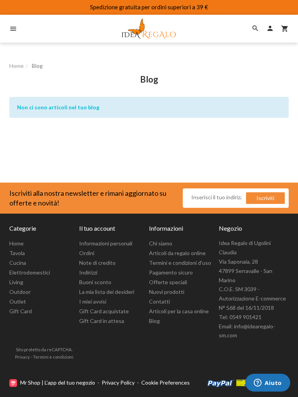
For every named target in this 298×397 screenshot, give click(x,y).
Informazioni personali (105, 243)
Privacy (22, 356)
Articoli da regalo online (177, 253)
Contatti (159, 301)
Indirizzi (88, 272)
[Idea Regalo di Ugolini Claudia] (149, 29)
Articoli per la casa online (179, 311)
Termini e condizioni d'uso (180, 262)
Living (16, 282)
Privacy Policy (118, 382)
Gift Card (20, 311)
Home (16, 243)
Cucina (17, 262)
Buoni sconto (95, 282)
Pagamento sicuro (171, 272)
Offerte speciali (168, 282)
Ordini (86, 253)
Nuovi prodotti (166, 291)
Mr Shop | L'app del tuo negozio (57, 382)
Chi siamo (160, 243)
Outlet (17, 301)
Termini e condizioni (53, 356)
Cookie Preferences (165, 382)
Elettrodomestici (29, 272)
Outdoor (20, 291)
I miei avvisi (92, 301)
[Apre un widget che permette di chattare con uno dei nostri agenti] (267, 383)
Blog (154, 321)
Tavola (17, 253)
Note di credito (97, 262)
